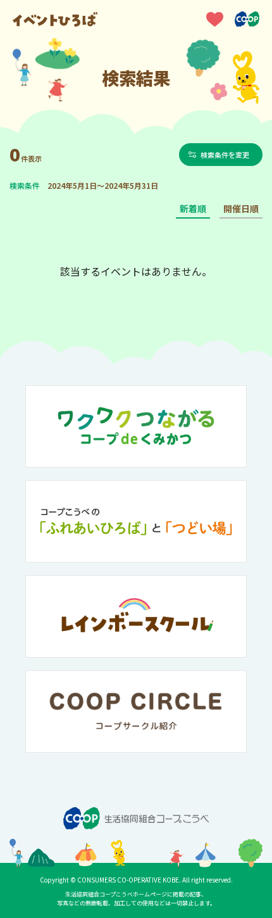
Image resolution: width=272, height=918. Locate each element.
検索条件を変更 (225, 155)
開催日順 (241, 208)
